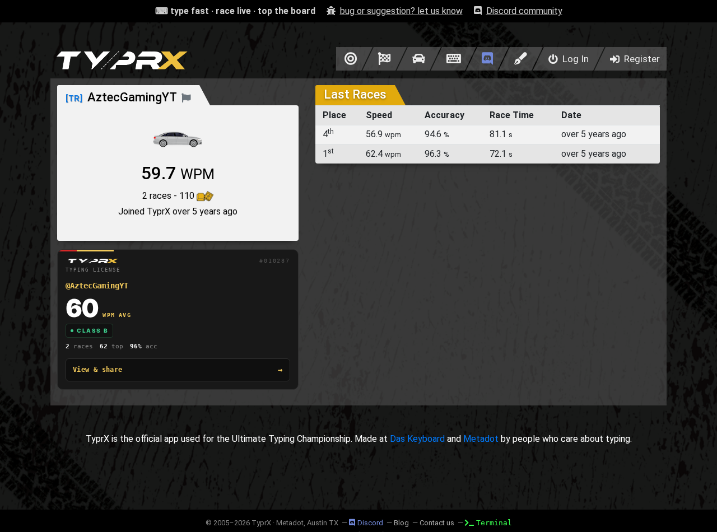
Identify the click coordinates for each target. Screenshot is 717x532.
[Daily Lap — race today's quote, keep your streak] (384, 59)
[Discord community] (487, 59)
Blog (401, 523)
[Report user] (186, 97)
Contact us (437, 523)
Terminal (494, 523)
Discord (370, 523)
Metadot (481, 438)
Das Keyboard (417, 438)
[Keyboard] (453, 59)
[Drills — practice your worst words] (348, 59)
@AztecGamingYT (97, 285)
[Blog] (521, 59)
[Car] (419, 59)
